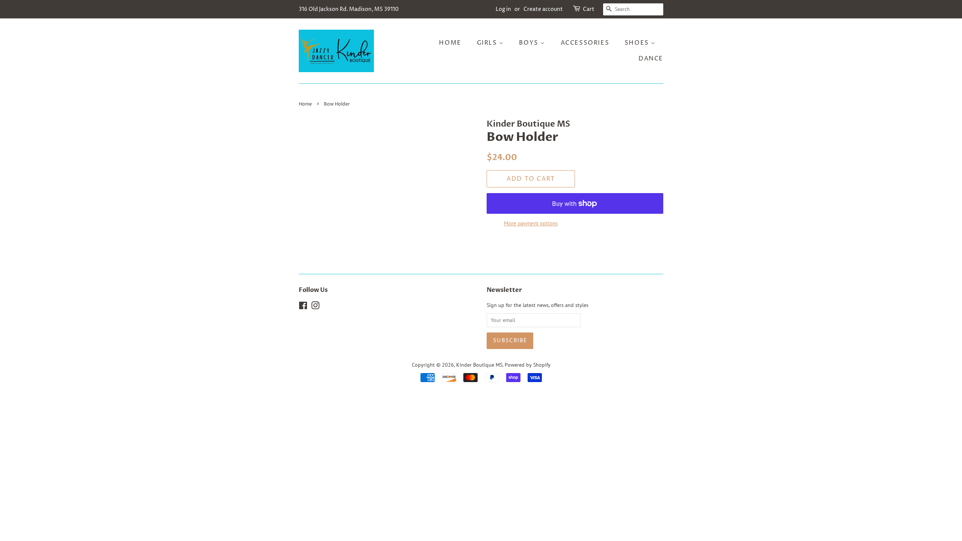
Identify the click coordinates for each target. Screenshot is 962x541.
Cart (588, 9)
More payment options (531, 223)
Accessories (585, 43)
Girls (488, 43)
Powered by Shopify (528, 364)
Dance (650, 58)
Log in (503, 9)
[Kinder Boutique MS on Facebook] (303, 307)
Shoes (638, 43)
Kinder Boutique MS (479, 364)
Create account (543, 9)
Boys (529, 43)
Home (450, 43)
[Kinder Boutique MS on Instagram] (315, 307)
